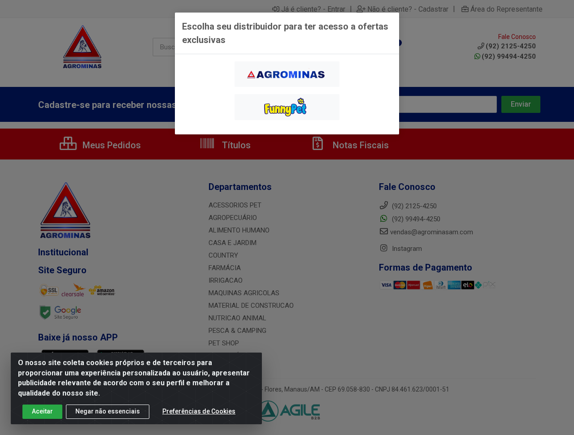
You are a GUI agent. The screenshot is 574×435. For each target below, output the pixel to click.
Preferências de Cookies (198, 411)
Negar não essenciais (107, 411)
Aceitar (42, 411)
